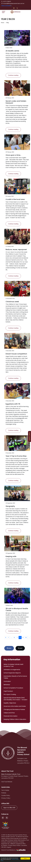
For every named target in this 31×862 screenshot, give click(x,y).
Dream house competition (16, 354)
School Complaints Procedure (13, 688)
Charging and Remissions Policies (14, 709)
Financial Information (10, 716)
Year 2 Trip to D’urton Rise (16, 456)
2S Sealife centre (12, 51)
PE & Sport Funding (10, 694)
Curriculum (7, 681)
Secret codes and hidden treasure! (16, 102)
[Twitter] (6, 817)
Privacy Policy (5, 798)
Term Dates (5, 790)
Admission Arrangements (12, 670)
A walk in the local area (15, 199)
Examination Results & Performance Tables (15, 677)
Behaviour (7, 685)
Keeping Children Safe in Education (15, 719)
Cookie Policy (5, 795)
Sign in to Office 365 (9, 807)
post (20, 648)
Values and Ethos (9, 713)
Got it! (25, 858)
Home (2, 22)
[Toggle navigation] (3, 12)
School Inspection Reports (12, 673)
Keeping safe (11, 556)
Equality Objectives (10, 703)
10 (26, 637)
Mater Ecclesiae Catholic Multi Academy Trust (13, 665)
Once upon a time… (13, 155)
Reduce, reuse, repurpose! (16, 249)
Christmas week (12, 301)
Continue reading (13, 75)
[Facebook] (14, 8)
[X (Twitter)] (17, 8)
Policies (3, 793)
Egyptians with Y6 (13, 404)
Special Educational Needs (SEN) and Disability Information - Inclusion (15, 699)
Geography (10, 506)
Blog (7, 22)
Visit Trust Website (6, 781)
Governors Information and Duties (15, 706)
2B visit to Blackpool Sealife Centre (17, 609)
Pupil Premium (8, 691)
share (9, 648)
